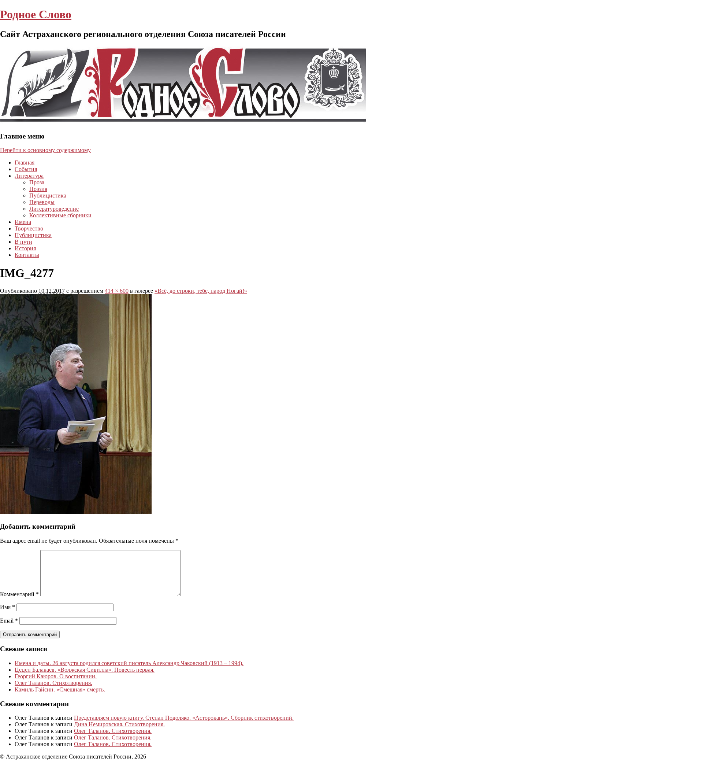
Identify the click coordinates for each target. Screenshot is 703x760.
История (25, 248)
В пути (23, 242)
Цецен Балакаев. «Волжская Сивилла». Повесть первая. (85, 670)
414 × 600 (117, 291)
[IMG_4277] (76, 512)
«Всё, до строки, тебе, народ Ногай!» (201, 291)
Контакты (27, 255)
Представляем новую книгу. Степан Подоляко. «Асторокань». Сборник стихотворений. (184, 718)
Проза (36, 182)
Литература (29, 176)
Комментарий (19, 594)
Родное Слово (35, 14)
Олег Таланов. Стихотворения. (53, 683)
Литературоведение (54, 209)
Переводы (42, 202)
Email (9, 620)
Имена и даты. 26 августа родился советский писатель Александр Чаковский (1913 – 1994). (129, 663)
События (26, 169)
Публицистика (47, 195)
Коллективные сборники (60, 215)
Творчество (29, 228)
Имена (23, 222)
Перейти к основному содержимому (45, 150)
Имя (7, 607)
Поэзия (38, 189)
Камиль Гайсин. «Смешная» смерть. (60, 689)
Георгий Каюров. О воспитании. (56, 676)
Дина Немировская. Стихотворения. (119, 724)
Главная (24, 162)
